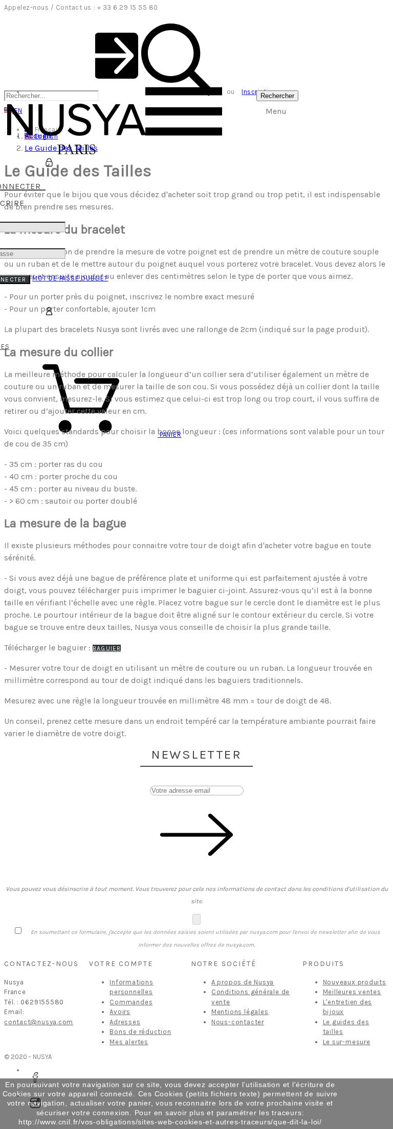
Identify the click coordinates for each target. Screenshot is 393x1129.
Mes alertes (129, 1042)
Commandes (131, 1002)
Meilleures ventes (352, 992)
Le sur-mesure (346, 1042)
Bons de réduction (140, 1032)
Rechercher (277, 96)
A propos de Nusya (242, 982)
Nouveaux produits (354, 982)
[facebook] (35, 1077)
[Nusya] (76, 155)
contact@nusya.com (38, 1022)
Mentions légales (239, 1012)
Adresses (125, 1022)
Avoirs (120, 1012)
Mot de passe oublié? (70, 278)
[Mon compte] (49, 311)
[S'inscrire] (49, 163)
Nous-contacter (237, 1022)
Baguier (107, 648)
